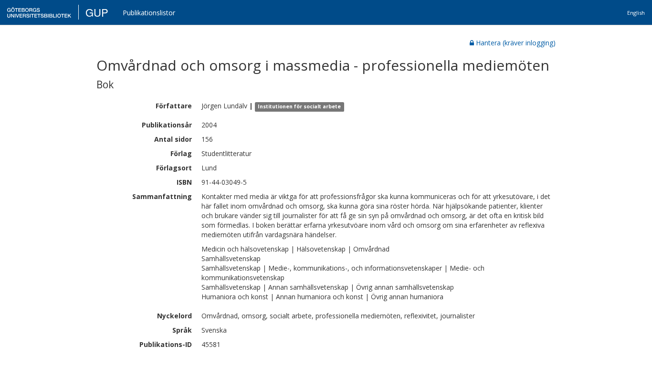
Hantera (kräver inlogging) (516, 42)
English (636, 12)
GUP (96, 12)
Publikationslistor (149, 12)
